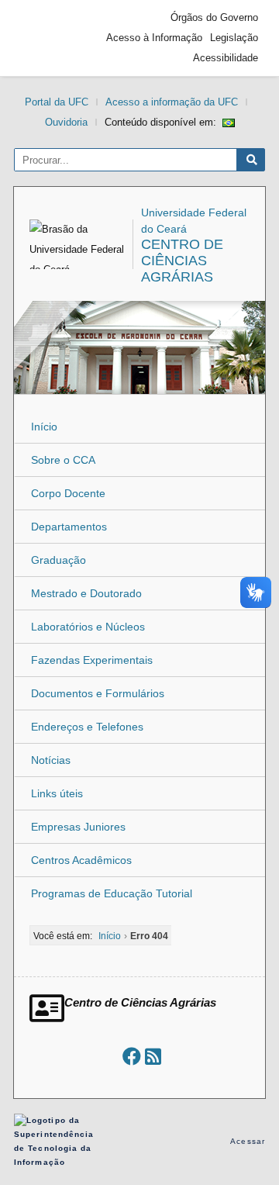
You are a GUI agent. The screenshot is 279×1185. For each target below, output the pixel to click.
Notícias (51, 760)
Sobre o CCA (63, 460)
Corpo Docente (68, 493)
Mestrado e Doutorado (86, 593)
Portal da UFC (56, 102)
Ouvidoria (66, 122)
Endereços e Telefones (87, 726)
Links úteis (57, 793)
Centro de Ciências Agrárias (182, 261)
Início (44, 426)
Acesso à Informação (154, 37)
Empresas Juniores (78, 827)
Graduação (58, 560)
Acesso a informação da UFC (171, 102)
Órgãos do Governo (214, 17)
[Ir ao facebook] (131, 1056)
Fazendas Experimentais (92, 660)
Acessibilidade (225, 58)
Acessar (247, 1141)
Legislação (234, 37)
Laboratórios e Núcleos (88, 626)
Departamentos (69, 526)
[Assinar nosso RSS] (153, 1056)
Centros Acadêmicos (81, 860)
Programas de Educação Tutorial (111, 893)
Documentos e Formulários (97, 693)
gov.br (49, 38)
